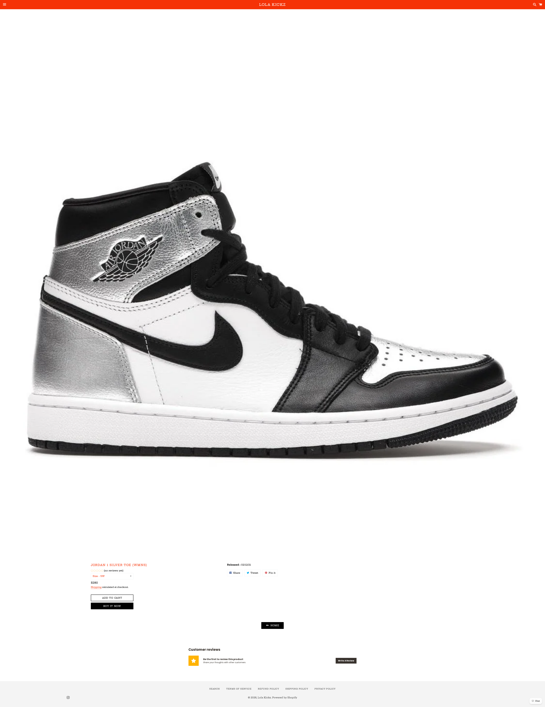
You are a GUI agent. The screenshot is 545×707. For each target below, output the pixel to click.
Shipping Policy (296, 689)
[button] (107, 571)
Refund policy (268, 689)
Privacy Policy (325, 689)
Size (95, 576)
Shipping (96, 587)
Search (214, 689)
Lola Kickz (272, 4)
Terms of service (238, 689)
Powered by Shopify (284, 697)
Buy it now (112, 606)
